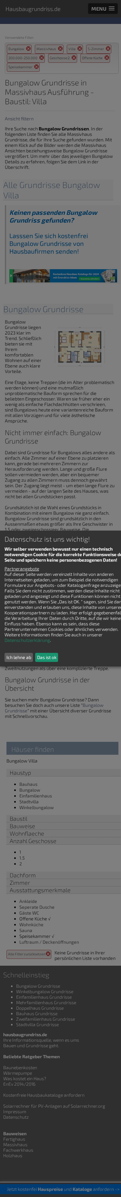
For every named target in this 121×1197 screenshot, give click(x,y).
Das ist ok (46, 657)
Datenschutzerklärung (27, 640)
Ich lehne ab (18, 657)
